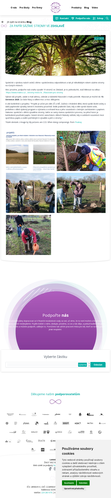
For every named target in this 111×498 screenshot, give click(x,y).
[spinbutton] (42, 364)
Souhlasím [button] (69, 483)
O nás (14, 7)
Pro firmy (37, 7)
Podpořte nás (83, 18)
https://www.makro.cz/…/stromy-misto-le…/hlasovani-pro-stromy (34, 92)
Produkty (76, 7)
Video (95, 7)
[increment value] (89, 363)
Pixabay (78, 122)
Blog (86, 7)
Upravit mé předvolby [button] (74, 488)
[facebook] (50, 469)
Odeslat (98, 364)
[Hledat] (107, 18)
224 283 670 (46, 492)
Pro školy (24, 7)
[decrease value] (89, 366)
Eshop (100, 18)
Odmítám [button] (83, 483)
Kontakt (64, 18)
